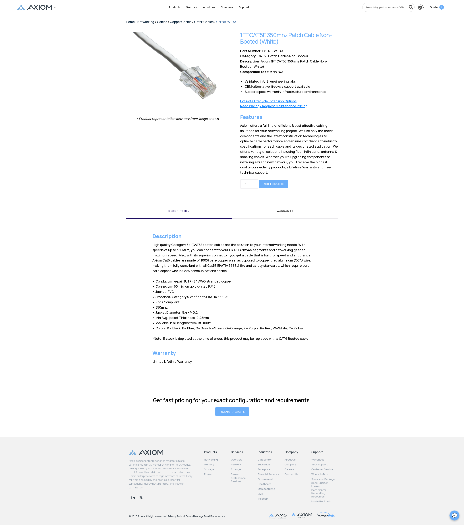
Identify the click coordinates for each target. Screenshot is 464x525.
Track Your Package (323, 479)
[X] (141, 497)
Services (191, 7)
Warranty (285, 211)
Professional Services (238, 479)
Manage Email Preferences (209, 516)
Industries (208, 7)
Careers (289, 469)
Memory (209, 464)
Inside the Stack (321, 501)
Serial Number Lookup (319, 484)
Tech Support (319, 464)
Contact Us (291, 474)
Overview (236, 459)
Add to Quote (274, 184)
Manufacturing (266, 489)
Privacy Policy (176, 516)
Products (174, 7)
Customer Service (322, 469)
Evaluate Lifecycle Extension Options (268, 101)
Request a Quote (232, 411)
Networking (145, 22)
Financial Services (268, 474)
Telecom (263, 498)
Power (208, 474)
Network (236, 464)
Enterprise (264, 469)
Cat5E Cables (204, 22)
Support (244, 7)
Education (264, 464)
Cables (162, 22)
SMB (260, 493)
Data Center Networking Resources (318, 493)
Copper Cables (180, 22)
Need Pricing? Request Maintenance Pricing (273, 106)
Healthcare (264, 484)
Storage (209, 469)
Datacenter (265, 459)
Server (235, 474)
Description (179, 211)
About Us (290, 459)
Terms (189, 516)
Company (227, 7)
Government (265, 479)
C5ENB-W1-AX (226, 22)
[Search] (411, 7)
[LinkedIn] (133, 497)
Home (130, 22)
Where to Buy (319, 474)
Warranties (317, 459)
